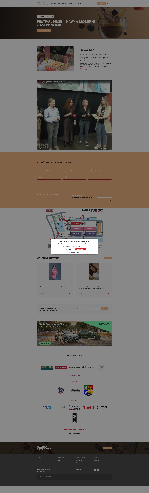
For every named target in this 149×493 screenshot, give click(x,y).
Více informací (83, 246)
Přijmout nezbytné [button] (69, 249)
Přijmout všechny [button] (80, 249)
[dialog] (74, 246)
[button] (74, 252)
